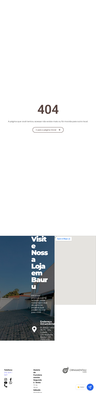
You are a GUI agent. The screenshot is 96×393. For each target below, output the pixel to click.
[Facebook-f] (10, 379)
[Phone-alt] (5, 385)
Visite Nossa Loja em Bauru (39, 263)
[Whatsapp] (10, 382)
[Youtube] (5, 382)
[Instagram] (5, 379)
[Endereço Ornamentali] (34, 329)
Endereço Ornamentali (48, 322)
